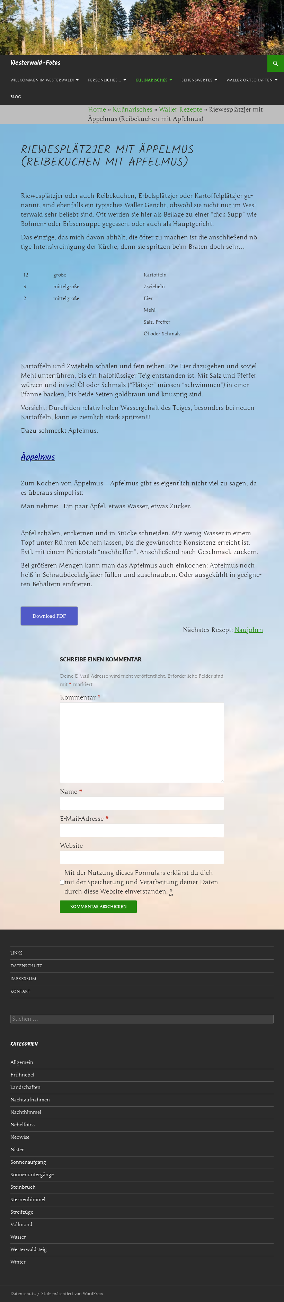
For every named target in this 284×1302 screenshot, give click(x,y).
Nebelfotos (22, 1125)
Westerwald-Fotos (35, 63)
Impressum (23, 978)
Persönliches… (104, 80)
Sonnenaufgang (28, 1162)
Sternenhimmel (27, 1200)
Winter (18, 1262)
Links (16, 953)
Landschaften (25, 1087)
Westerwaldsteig (28, 1249)
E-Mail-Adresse (84, 818)
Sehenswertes (196, 80)
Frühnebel (22, 1075)
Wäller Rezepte (180, 109)
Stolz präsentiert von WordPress (72, 1293)
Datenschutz (26, 965)
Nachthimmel (25, 1112)
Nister (17, 1150)
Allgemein (21, 1062)
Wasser (18, 1237)
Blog (15, 96)
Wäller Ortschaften (250, 80)
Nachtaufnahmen (30, 1100)
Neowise (19, 1137)
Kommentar (80, 697)
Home (97, 109)
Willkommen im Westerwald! (42, 80)
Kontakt (20, 991)
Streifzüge (21, 1212)
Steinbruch (23, 1187)
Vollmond (21, 1225)
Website (71, 846)
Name (71, 791)
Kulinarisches (151, 80)
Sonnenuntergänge (32, 1175)
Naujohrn (248, 630)
